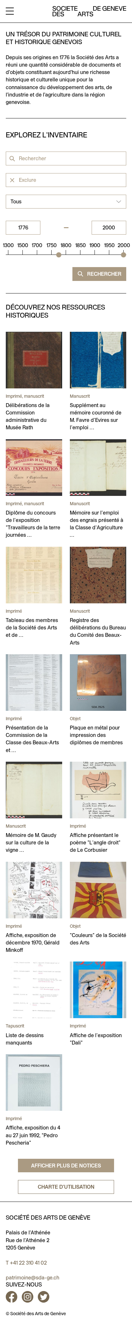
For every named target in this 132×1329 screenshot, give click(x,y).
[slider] (58, 254)
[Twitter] (44, 1297)
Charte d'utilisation (66, 1187)
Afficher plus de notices (66, 1165)
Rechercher (103, 274)
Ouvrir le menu (10, 11)
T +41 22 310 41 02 (26, 1263)
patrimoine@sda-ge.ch (32, 1277)
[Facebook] (13, 1297)
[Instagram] (28, 1297)
